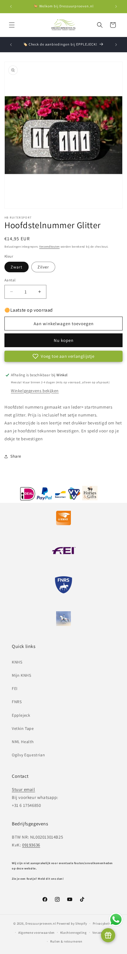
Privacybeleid (103, 923)
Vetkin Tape (23, 728)
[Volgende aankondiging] (116, 6)
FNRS (17, 701)
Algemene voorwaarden (36, 933)
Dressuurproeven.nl (40, 923)
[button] (11, 25)
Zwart (16, 267)
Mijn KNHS (21, 675)
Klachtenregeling (73, 933)
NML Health (23, 741)
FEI (15, 688)
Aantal (9, 280)
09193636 (31, 845)
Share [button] (15, 456)
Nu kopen (64, 340)
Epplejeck (21, 715)
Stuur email (23, 789)
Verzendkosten (49, 246)
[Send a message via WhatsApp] (116, 919)
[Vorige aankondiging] (10, 6)
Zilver (43, 267)
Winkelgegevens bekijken (35, 390)
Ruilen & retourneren (66, 941)
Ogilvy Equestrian (28, 755)
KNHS (17, 662)
